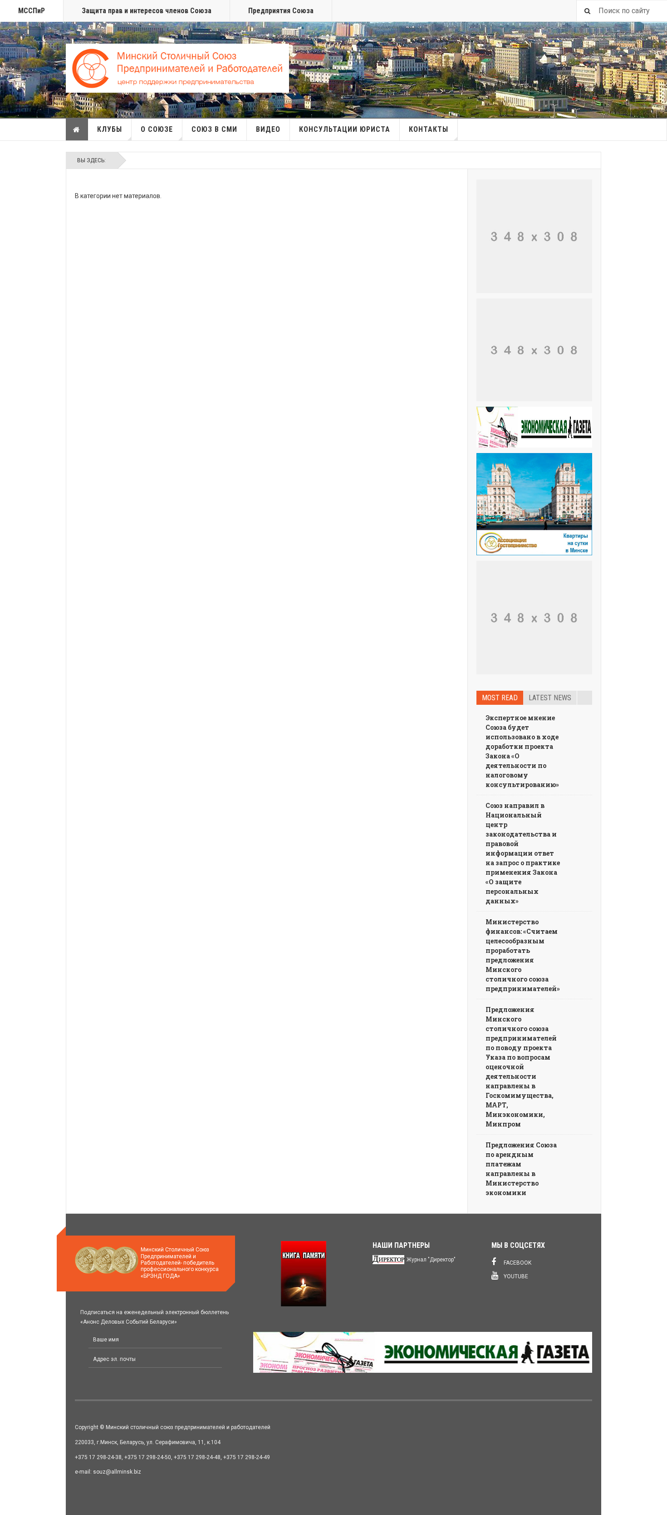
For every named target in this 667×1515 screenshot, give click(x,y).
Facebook (516, 1263)
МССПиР (31, 10)
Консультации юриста (344, 129)
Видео (268, 129)
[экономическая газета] (534, 427)
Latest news (550, 697)
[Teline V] (177, 68)
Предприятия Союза (281, 10)
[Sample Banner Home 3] (534, 350)
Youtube (515, 1276)
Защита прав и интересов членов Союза (146, 10)
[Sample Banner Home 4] (534, 617)
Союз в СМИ (214, 129)
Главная (77, 129)
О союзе (157, 129)
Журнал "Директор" (431, 1259)
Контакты (428, 129)
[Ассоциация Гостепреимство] (534, 504)
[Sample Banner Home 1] (534, 236)
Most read (500, 697)
